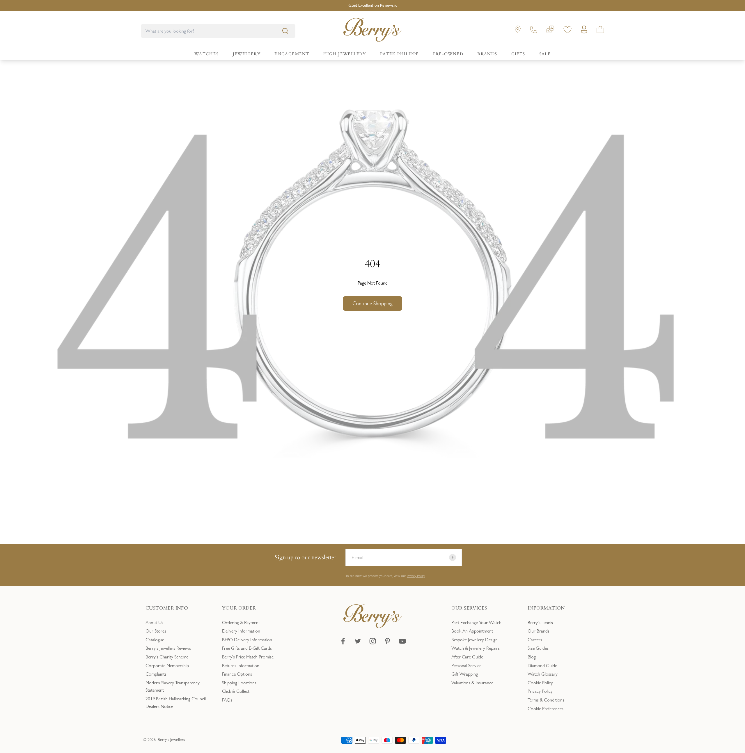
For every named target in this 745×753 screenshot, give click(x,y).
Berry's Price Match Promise (248, 657)
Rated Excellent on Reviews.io (372, 5)
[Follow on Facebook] (343, 641)
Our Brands (538, 631)
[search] (285, 30)
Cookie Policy (540, 682)
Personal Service (466, 665)
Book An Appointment (472, 631)
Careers (535, 639)
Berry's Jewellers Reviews (168, 648)
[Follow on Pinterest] (387, 641)
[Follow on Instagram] (373, 641)
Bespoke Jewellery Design (474, 639)
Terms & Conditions (546, 700)
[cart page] (600, 30)
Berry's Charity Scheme (167, 657)
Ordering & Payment (241, 622)
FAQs (227, 700)
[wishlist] (567, 30)
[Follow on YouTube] (402, 641)
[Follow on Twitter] (358, 641)
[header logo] (372, 31)
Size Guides (538, 648)
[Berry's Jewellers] (372, 626)
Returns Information (240, 665)
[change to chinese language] (550, 30)
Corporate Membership (167, 665)
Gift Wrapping (464, 674)
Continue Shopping (372, 303)
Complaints (156, 674)
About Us (154, 622)
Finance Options (237, 674)
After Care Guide (467, 657)
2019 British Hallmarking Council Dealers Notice (176, 702)
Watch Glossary (543, 674)
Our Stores (156, 631)
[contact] (533, 30)
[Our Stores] (518, 30)
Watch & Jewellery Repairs (475, 648)
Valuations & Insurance (472, 682)
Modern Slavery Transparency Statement (173, 686)
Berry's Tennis (540, 622)
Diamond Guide (542, 665)
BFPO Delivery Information (247, 639)
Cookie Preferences (545, 708)
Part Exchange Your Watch (476, 622)
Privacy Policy (416, 576)
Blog (532, 657)
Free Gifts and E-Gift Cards (247, 648)
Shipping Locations (239, 682)
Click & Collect (235, 691)
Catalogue (155, 639)
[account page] (584, 31)
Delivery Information (241, 631)
